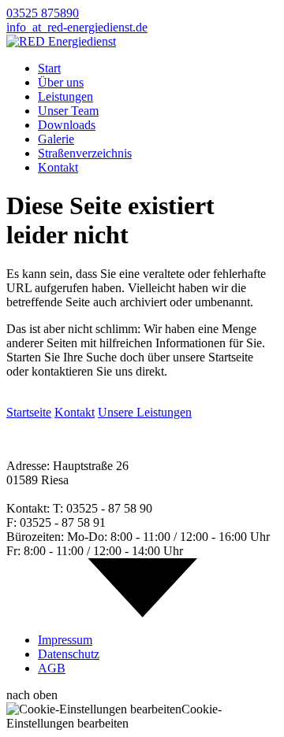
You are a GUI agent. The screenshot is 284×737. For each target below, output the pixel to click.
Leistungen (65, 96)
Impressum (65, 639)
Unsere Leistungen (145, 412)
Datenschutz (68, 654)
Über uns (61, 82)
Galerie (56, 139)
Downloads (66, 124)
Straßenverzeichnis (85, 153)
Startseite (28, 412)
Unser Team (68, 110)
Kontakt (58, 167)
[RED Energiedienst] (61, 41)
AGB (51, 668)
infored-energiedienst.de (77, 27)
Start (49, 68)
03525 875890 (42, 13)
